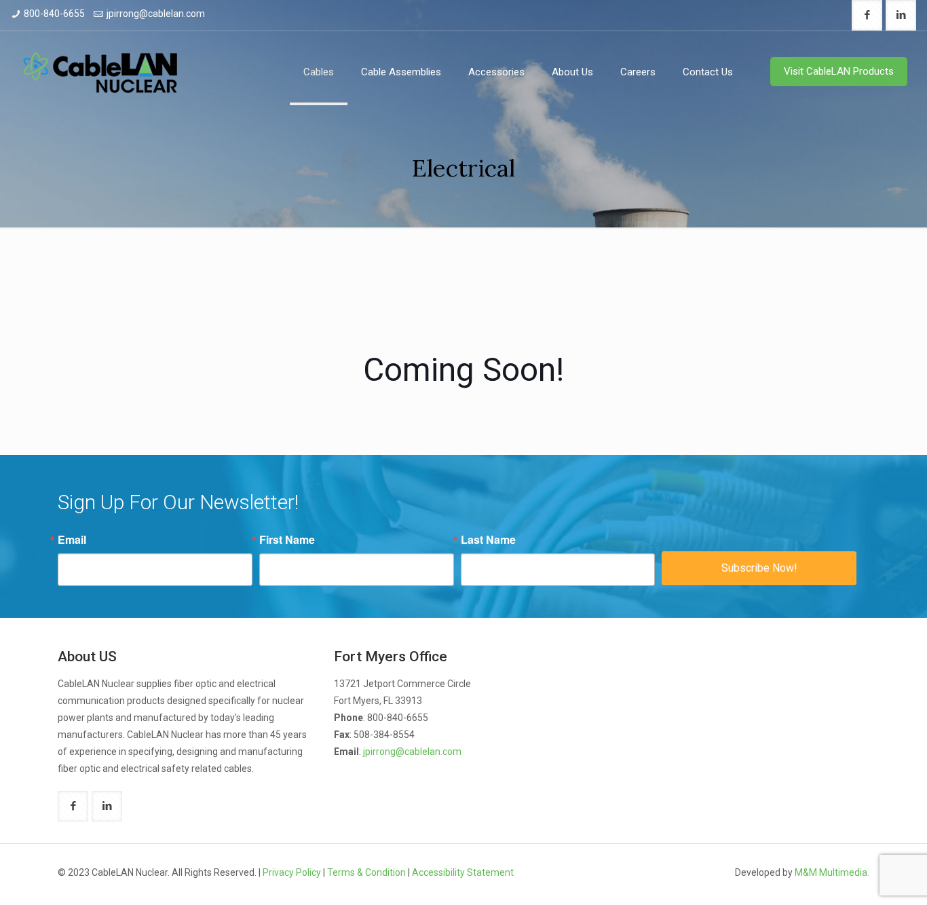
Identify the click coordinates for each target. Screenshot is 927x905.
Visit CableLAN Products (839, 71)
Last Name (488, 539)
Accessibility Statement (463, 872)
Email (72, 539)
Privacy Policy (292, 872)
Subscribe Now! (759, 567)
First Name (287, 539)
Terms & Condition (366, 872)
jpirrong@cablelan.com (156, 13)
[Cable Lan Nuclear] (100, 72)
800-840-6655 (54, 13)
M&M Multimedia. (832, 872)
